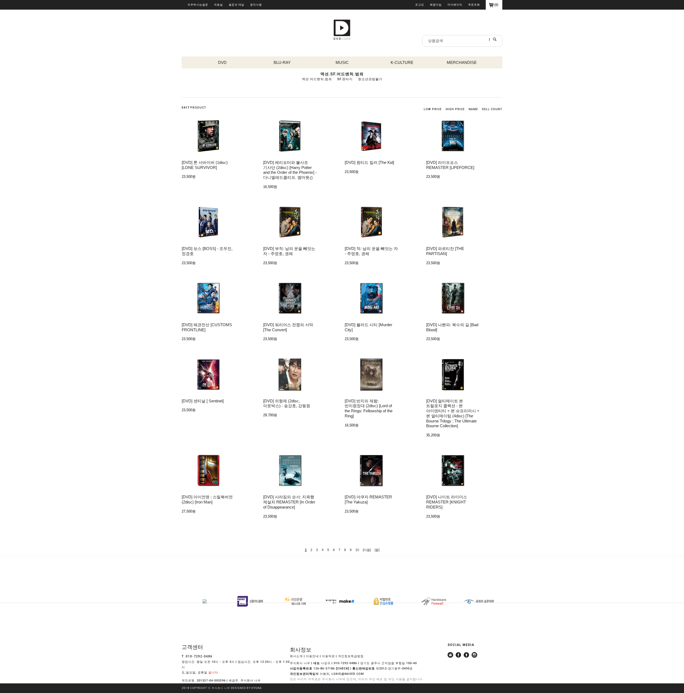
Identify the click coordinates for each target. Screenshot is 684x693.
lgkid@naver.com (348, 674)
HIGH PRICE (455, 109)
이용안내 (312, 656)
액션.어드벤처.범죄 (317, 79)
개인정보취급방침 (351, 656)
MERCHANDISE (462, 62)
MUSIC (342, 62)
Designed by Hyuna (246, 688)
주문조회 (474, 4)
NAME (473, 109)
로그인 (419, 4)
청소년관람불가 (370, 79)
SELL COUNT (492, 109)
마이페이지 (455, 4)
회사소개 (296, 656)
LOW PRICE (433, 109)
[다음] (367, 550)
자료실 (218, 4)
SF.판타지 (345, 79)
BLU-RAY (282, 62)
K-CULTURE (402, 62)
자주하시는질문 (198, 4)
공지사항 (256, 4)
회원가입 (436, 4)
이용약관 (328, 656)
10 (357, 550)
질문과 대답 (236, 4)
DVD (222, 62)
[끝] (377, 550)
